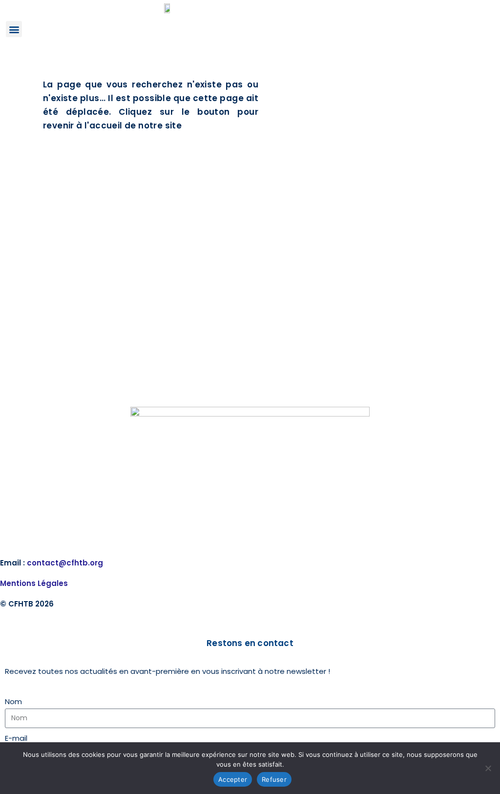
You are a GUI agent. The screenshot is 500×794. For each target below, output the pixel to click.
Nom (13, 701)
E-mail (16, 738)
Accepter (232, 779)
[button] (14, 29)
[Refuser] (488, 768)
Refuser (274, 779)
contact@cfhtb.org (65, 563)
